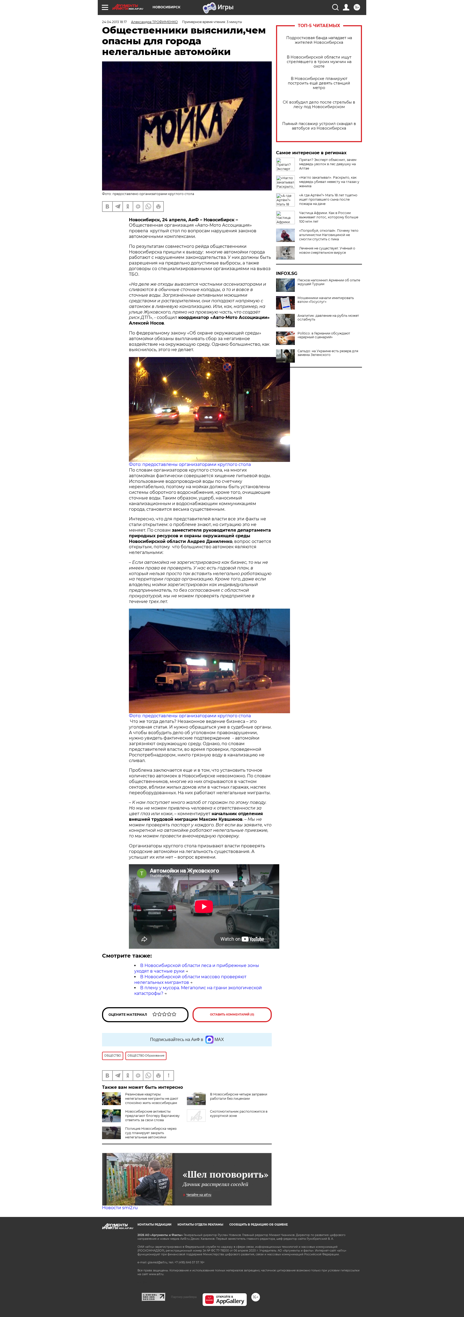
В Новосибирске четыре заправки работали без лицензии (238, 1096)
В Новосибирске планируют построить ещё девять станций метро (319, 83)
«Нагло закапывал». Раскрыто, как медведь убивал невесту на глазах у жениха (329, 181)
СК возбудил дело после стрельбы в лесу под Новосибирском (319, 104)
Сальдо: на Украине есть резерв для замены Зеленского (328, 353)
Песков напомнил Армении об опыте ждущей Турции (329, 282)
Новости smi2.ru (120, 1207)
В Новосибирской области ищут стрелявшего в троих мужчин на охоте (319, 62)
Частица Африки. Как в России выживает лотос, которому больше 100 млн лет (328, 217)
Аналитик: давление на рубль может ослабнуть (328, 317)
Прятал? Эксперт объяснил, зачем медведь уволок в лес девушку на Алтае (327, 164)
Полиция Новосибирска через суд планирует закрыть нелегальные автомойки (150, 1133)
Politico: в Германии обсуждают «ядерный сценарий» (324, 335)
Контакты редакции (154, 1224)
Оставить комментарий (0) (232, 1014)
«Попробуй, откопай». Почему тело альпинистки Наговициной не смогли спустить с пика (328, 235)
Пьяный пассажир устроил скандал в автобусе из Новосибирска (319, 126)
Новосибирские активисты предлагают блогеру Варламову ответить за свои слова (152, 1115)
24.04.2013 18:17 (114, 22)
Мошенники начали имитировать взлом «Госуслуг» (326, 300)
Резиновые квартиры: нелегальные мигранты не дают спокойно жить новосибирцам (151, 1098)
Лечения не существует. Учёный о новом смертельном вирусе (327, 250)
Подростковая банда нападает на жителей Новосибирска (319, 40)
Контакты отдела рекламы (200, 1224)
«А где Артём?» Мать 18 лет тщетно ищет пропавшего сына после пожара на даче (328, 199)
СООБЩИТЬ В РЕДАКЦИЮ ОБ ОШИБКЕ (258, 1224)
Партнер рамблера (184, 1296)
